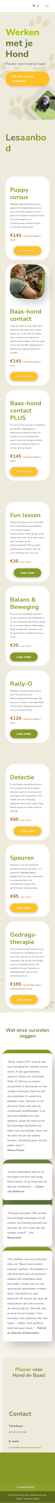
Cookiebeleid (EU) (26, 1487)
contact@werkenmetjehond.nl (25, 1447)
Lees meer (27, 251)
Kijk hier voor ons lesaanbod (23, 79)
